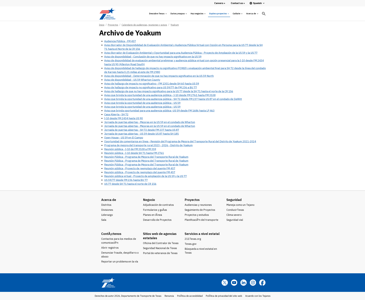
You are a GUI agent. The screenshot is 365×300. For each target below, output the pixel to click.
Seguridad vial (234, 219)
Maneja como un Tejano (240, 204)
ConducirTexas (235, 209)
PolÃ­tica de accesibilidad (190, 295)
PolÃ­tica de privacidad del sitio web (224, 295)
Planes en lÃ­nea (152, 214)
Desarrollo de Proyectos (157, 219)
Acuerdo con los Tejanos (257, 295)
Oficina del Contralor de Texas (161, 243)
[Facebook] (262, 282)
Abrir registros (110, 247)
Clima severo (234, 214)
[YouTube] (234, 282)
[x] (225, 282)
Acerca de (108, 200)
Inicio (101, 24)
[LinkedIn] (243, 282)
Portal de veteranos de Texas (160, 253)
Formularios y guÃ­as (155, 209)
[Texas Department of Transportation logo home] (107, 13)
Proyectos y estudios (197, 214)
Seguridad (234, 200)
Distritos (106, 204)
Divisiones (107, 209)
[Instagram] (253, 282)
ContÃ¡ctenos (111, 234)
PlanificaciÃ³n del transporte (201, 219)
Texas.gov (190, 243)
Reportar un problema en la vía (119, 261)
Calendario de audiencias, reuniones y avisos (144, 24)
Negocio (149, 200)
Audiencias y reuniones (198, 204)
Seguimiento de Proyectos (200, 209)
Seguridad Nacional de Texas (160, 248)
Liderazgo (107, 214)
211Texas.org (193, 238)
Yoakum (175, 24)
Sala (103, 219)
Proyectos (113, 24)
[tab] (158, 13)
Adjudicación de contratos (158, 204)
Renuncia (169, 295)
